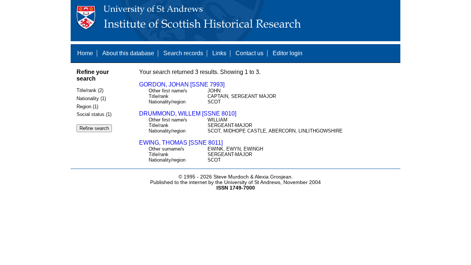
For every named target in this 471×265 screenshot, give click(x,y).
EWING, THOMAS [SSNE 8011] (181, 142)
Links (219, 53)
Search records (183, 53)
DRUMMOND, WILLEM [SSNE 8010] (187, 113)
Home (85, 53)
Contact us (249, 53)
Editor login (287, 53)
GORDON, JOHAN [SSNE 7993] (181, 84)
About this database (128, 53)
